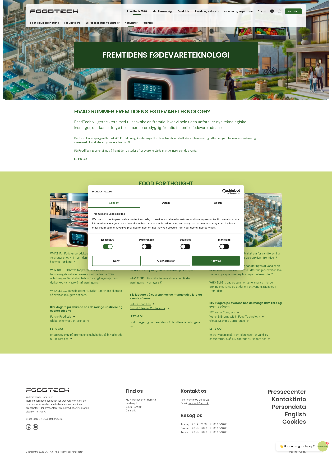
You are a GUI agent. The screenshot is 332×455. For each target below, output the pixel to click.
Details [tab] (166, 202)
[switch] (146, 246)
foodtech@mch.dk (198, 403)
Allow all (216, 260)
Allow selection (166, 260)
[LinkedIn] (35, 428)
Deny (116, 260)
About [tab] (218, 202)
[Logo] (54, 11)
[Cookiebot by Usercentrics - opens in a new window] (225, 191)
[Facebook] (28, 428)
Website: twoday (297, 452)
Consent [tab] (114, 202)
